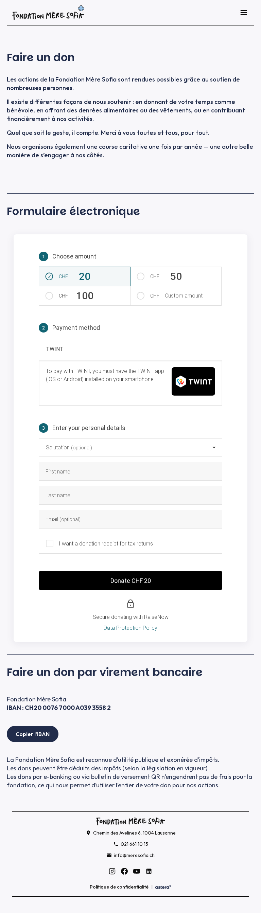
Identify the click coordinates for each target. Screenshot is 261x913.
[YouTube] (137, 871)
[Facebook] (124, 871)
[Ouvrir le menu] (244, 12)
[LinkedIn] (149, 871)
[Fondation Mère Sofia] (48, 12)
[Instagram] (112, 871)
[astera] (163, 887)
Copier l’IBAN (33, 734)
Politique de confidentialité (119, 887)
